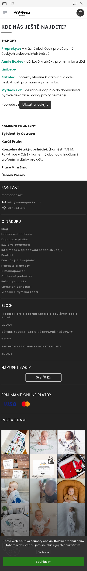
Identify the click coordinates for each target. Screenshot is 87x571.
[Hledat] (74, 4)
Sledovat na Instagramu (25, 531)
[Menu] (5, 12)
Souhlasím (43, 561)
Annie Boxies (12, 61)
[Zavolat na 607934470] (13, 4)
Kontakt (7, 255)
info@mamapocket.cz (24, 202)
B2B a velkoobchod (15, 244)
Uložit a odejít (35, 104)
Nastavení (44, 552)
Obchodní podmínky (16, 276)
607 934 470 (16, 208)
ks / (43, 377)
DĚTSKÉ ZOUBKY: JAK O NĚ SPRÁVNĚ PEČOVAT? (37, 332)
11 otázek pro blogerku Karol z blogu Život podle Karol (39, 315)
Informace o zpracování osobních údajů (31, 250)
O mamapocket (13, 271)
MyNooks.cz (11, 90)
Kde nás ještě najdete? (18, 260)
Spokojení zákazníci (16, 286)
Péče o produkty (13, 281)
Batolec (8, 77)
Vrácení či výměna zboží (19, 292)
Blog (4, 229)
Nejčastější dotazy (15, 265)
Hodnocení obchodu (16, 234)
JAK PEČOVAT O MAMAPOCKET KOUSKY (31, 346)
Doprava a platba (14, 239)
